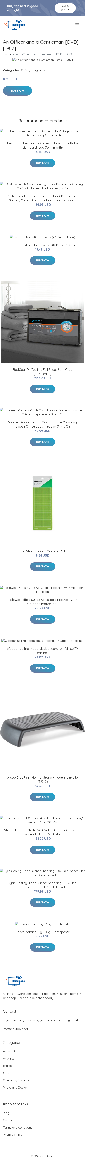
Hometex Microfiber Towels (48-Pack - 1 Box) (42, 245)
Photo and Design (15, 1087)
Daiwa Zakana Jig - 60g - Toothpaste (42, 932)
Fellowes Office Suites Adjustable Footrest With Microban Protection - (42, 602)
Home (7, 54)
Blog (6, 1113)
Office (25, 70)
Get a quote (65, 8)
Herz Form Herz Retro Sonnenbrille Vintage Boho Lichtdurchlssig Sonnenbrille (42, 145)
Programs (38, 70)
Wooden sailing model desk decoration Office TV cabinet (42, 651)
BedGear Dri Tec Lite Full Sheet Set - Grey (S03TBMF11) (42, 372)
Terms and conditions (17, 1127)
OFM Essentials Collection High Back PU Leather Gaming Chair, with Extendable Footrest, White (42, 198)
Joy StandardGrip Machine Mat (42, 551)
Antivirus (9, 1058)
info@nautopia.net (15, 1029)
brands (8, 1066)
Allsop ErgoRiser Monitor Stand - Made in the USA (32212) (42, 780)
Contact (8, 1120)
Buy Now (17, 90)
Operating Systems (16, 1080)
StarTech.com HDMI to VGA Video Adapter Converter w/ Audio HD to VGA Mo (42, 832)
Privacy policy (12, 1135)
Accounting (10, 1051)
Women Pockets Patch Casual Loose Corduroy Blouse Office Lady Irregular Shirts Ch (42, 424)
